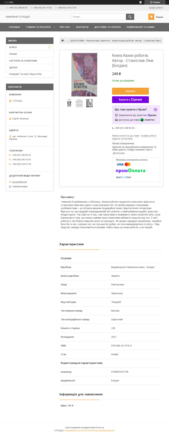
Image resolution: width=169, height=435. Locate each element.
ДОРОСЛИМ (77, 40)
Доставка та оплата (107, 27)
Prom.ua (100, 427)
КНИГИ (13, 47)
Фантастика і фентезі (98, 40)
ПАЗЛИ (13, 54)
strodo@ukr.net (19, 182)
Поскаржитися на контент (76, 430)
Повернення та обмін (140, 27)
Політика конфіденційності (102, 430)
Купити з (124, 99)
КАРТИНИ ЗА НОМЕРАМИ (23, 60)
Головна (14, 27)
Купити (130, 91)
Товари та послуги (38, 27)
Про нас (65, 27)
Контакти (82, 27)
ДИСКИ (13, 67)
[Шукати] (130, 17)
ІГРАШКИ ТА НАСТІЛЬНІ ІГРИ (25, 74)
